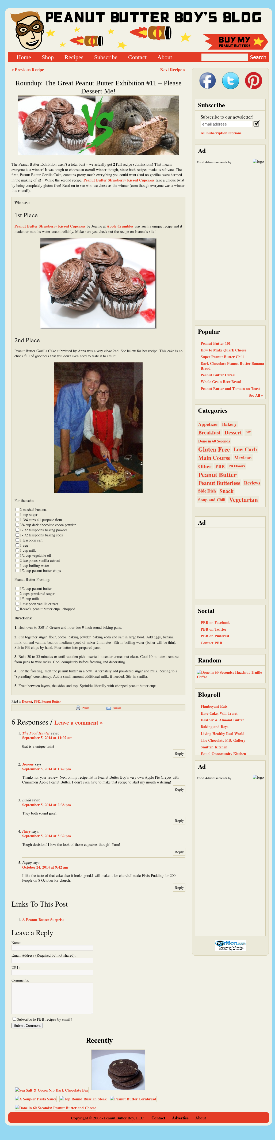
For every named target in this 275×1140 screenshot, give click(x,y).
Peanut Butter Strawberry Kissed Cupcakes (119, 180)
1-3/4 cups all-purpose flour (41, 519)
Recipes (73, 57)
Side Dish (207, 491)
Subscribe (105, 57)
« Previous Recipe (28, 69)
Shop (48, 57)
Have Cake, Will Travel (219, 713)
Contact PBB (211, 643)
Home (24, 57)
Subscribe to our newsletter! (227, 117)
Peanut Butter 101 (216, 343)
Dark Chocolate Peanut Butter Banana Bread (232, 366)
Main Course (214, 457)
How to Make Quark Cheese (223, 350)
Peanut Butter (51, 701)
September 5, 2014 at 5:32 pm (46, 836)
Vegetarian (243, 499)
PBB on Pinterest (215, 636)
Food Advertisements (212, 162)
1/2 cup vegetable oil (35, 555)
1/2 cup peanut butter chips (40, 570)
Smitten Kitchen (214, 747)
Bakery (229, 424)
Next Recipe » (172, 69)
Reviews (252, 482)
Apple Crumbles (120, 226)
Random (209, 660)
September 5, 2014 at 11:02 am (47, 737)
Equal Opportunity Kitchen (223, 753)
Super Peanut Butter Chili (222, 356)
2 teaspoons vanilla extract (40, 560)
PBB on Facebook (215, 622)
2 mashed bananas (33, 509)
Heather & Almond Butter (222, 720)
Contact (137, 57)
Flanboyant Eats (214, 706)
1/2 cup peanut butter (36, 588)
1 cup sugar (28, 514)
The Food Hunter (36, 733)
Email (116, 707)
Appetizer (208, 424)
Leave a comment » (78, 722)
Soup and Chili (211, 500)
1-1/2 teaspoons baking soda (41, 534)
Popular (209, 331)
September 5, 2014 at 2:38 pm (46, 805)
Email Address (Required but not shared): (44, 955)
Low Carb (245, 449)
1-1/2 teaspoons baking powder (43, 529)
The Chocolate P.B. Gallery (223, 740)
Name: (16, 942)
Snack (227, 491)
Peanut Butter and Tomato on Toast (230, 388)
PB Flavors (236, 466)
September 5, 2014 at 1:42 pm (46, 769)
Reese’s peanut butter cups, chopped (47, 608)
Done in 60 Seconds (214, 441)
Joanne (28, 764)
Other (205, 466)
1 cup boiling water (34, 565)
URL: (16, 967)
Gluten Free (214, 449)
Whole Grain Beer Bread (221, 381)
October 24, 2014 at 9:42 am (45, 867)
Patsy (26, 831)
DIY (248, 432)
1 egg (24, 545)
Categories (212, 410)
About (164, 57)
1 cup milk (28, 550)
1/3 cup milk (29, 598)
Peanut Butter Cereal (218, 375)
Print (85, 707)
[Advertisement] (230, 562)
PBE (37, 701)
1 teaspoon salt (31, 540)
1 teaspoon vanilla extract (39, 603)
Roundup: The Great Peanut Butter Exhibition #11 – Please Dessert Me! (99, 87)
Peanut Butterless (219, 482)
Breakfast (209, 432)
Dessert (27, 701)
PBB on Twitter (213, 629)
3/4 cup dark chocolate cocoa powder (48, 524)
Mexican (243, 457)
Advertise (180, 1118)
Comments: (20, 980)
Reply (179, 753)
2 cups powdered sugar (37, 593)
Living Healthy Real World (223, 733)
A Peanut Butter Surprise (43, 919)
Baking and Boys (214, 726)
